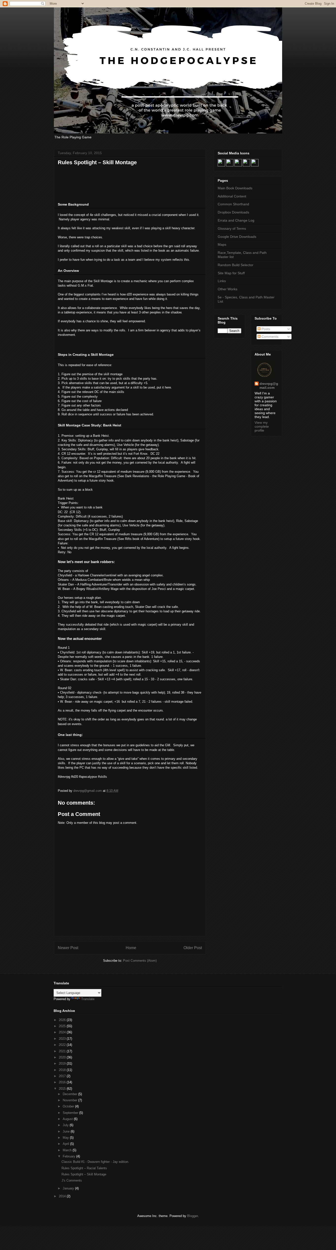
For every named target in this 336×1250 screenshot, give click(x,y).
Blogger (192, 1216)
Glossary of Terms (232, 228)
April (66, 1144)
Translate (87, 999)
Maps (222, 244)
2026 (63, 1020)
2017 (63, 1076)
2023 (63, 1038)
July (66, 1125)
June (67, 1131)
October (69, 1106)
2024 (63, 1032)
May (66, 1137)
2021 (63, 1051)
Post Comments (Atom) (140, 960)
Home (131, 948)
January (69, 1188)
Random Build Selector (235, 265)
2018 (63, 1070)
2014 (63, 1196)
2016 (63, 1082)
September (71, 1113)
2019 (63, 1063)
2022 (63, 1045)
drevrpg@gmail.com (269, 386)
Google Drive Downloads (237, 237)
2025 (63, 1026)
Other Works (227, 289)
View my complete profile (262, 426)
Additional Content (232, 196)
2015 (63, 1088)
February (69, 1156)
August (68, 1119)
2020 (63, 1057)
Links (222, 281)
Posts (265, 329)
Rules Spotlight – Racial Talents (84, 1168)
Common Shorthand (233, 204)
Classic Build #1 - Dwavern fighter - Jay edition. (95, 1162)
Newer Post (68, 948)
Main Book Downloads (235, 188)
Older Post (192, 948)
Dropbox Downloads (233, 212)
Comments (269, 337)
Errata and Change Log (236, 220)
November (70, 1100)
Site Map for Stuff (231, 273)
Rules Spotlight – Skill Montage (83, 1174)
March (68, 1150)
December (70, 1094)
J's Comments (71, 1180)
